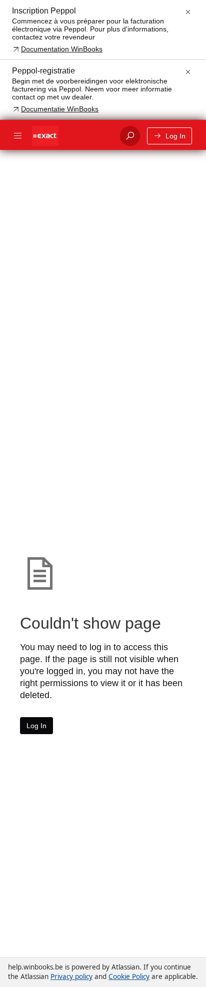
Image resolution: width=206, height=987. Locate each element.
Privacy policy (71, 976)
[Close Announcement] (188, 12)
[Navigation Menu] (18, 136)
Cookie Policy (129, 976)
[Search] (130, 136)
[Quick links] (72, 136)
